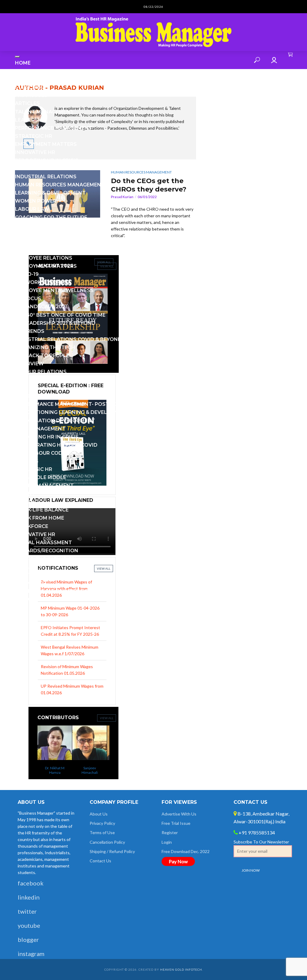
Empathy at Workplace (48, 225)
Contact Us (32, 575)
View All (106, 718)
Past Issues (31, 95)
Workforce (31, 526)
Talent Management (44, 112)
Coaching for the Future (51, 217)
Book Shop (30, 583)
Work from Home (39, 518)
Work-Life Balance (42, 510)
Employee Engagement (47, 168)
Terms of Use (102, 832)
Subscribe (29, 87)
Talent (25, 493)
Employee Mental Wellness (54, 290)
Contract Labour (41, 242)
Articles (27, 103)
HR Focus (28, 298)
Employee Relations (43, 258)
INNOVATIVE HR (35, 152)
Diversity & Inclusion (45, 559)
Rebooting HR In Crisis (47, 160)
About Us (28, 567)
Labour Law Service (43, 599)
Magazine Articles (41, 71)
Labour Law (32, 209)
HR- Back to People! (42, 355)
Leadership (31, 120)
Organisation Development (55, 421)
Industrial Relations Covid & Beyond (68, 339)
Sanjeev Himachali (81, 770)
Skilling (26, 502)
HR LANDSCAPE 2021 (41, 306)
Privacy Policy (102, 823)
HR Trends (29, 331)
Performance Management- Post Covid (71, 404)
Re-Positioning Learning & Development (72, 412)
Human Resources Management (60, 185)
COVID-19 (27, 274)
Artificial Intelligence (48, 250)
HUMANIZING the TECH (45, 347)
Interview (29, 363)
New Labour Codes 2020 (48, 453)
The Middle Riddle (40, 477)
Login (167, 842)
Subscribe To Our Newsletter (261, 841)
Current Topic (36, 79)
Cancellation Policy (107, 842)
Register (170, 832)
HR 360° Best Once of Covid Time (60, 315)
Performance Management (53, 128)
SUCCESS (26, 461)
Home (23, 63)
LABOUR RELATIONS (41, 372)
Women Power (35, 201)
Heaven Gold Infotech (181, 969)
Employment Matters (46, 144)
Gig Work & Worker (42, 282)
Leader (25, 388)
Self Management (40, 429)
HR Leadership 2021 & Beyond (55, 323)
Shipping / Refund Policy (112, 851)
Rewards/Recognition (46, 550)
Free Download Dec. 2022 (186, 851)
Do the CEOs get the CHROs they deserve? (148, 185)
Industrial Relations (45, 176)
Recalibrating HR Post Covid (56, 445)
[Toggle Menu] (17, 57)
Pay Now (178, 861)
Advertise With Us (179, 813)
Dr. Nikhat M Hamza (45, 770)
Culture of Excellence (47, 234)
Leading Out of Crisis (45, 380)
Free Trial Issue (176, 823)
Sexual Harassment (43, 542)
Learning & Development (50, 193)
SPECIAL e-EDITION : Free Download (64, 591)
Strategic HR (33, 136)
